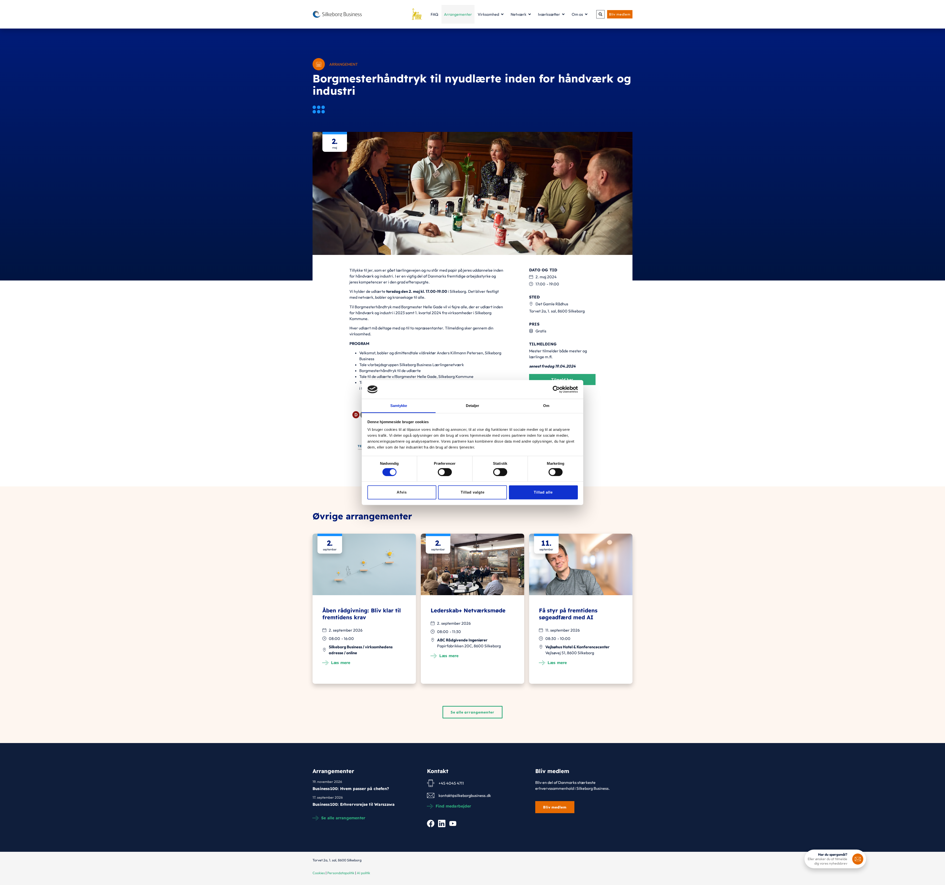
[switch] (445, 472)
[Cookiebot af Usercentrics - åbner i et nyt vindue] (556, 389)
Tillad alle (543, 492)
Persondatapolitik (340, 873)
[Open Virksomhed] (502, 14)
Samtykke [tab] (398, 406)
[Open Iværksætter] (563, 14)
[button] (600, 14)
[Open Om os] (586, 14)
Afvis (402, 492)
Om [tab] (546, 406)
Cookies (319, 873)
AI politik (363, 873)
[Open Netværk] (530, 14)
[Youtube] (453, 823)
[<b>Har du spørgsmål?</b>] (857, 859)
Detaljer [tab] (472, 406)
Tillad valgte (473, 492)
